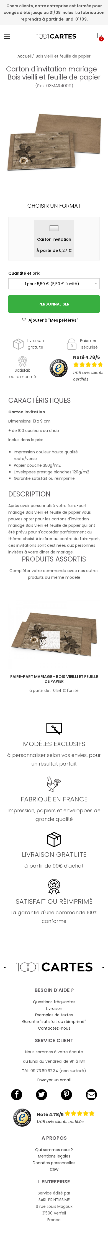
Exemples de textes (54, 1015)
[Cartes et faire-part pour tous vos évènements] (54, 36)
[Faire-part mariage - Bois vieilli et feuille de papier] (54, 634)
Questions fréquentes (54, 1002)
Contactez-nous (54, 1028)
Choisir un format (54, 206)
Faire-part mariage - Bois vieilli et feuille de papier (54, 679)
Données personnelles (54, 1163)
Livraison (54, 1008)
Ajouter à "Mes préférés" (53, 320)
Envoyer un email (54, 1080)
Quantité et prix (24, 273)
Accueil (24, 56)
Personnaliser (54, 304)
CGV (54, 1169)
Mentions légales (54, 1156)
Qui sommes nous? (54, 1149)
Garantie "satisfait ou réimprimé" (54, 1021)
